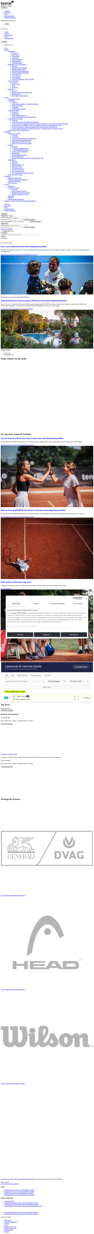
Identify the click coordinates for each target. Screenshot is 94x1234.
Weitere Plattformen (10, 17)
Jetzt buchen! (17, 309)
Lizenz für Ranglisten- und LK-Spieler (23, 79)
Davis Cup (15, 163)
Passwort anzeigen (29, 219)
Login (11, 216)
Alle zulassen (74, 634)
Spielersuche (15, 54)
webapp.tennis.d (9, 1201)
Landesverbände (9, 16)
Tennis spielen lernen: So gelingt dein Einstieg (25, 104)
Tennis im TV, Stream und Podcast (22, 143)
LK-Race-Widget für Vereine (20, 194)
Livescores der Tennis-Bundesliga (21, 140)
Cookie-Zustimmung (6, 724)
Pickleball (14, 87)
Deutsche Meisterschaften (19, 155)
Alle (12, 675)
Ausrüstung (15, 107)
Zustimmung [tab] (16, 603)
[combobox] (13, 235)
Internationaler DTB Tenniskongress (18, 130)
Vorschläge (4, 238)
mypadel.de (7, 12)
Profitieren (7, 176)
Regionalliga (15, 153)
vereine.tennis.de (21, 1204)
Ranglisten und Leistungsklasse (17, 64)
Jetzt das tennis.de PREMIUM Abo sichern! (33, 510)
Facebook (19, 1191)
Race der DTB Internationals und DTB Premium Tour (27, 158)
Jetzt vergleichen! (6, 588)
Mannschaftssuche (17, 59)
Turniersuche (15, 56)
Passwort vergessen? (7, 229)
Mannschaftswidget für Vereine (21, 192)
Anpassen (46, 634)
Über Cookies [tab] (78, 603)
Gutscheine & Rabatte (14, 181)
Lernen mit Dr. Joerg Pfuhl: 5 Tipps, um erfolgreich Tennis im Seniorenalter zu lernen (36, 125)
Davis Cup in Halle (23, 246)
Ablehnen (20, 634)
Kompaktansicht (6, 708)
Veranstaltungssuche (14, 99)
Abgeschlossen (36, 675)
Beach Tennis (16, 84)
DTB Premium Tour (18, 156)
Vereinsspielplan (16, 61)
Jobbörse (10, 197)
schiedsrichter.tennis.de (23, 1206)
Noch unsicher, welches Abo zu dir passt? (16, 582)
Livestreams (15, 137)
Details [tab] (36, 603)
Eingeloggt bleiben (8, 231)
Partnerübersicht (12, 183)
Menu (9, 6)
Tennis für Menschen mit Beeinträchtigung (24, 117)
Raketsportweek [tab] (9, 355)
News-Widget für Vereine (19, 191)
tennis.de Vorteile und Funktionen (18, 179)
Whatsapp (19, 1195)
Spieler (6, 32)
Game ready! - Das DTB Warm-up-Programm (25, 122)
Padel (13, 86)
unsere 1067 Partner (19, 613)
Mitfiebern (7, 132)
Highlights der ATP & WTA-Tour (21, 142)
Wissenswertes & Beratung (16, 199)
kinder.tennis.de (21, 1214)
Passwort (3, 219)
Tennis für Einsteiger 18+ (19, 115)
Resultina (24, 669)
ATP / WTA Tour (17, 166)
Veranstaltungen (9, 38)
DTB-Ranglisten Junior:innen (20, 71)
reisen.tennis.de (21, 1212)
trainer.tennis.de (21, 1203)
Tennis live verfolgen (14, 133)
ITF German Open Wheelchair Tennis (23, 173)
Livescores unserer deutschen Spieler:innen (24, 138)
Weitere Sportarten (13, 81)
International (11, 160)
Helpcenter (11, 186)
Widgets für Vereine (14, 188)
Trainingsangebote (13, 110)
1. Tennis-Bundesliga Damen (20, 150)
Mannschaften (8, 35)
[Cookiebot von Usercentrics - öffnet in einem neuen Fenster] (74, 598)
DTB (5, 14)
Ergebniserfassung (17, 63)
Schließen (4, 7)
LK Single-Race (16, 74)
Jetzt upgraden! (17, 445)
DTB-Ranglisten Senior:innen (20, 73)
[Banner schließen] (86, 598)
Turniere (6, 33)
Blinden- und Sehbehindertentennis (22, 92)
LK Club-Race (16, 76)
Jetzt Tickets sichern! (19, 254)
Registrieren (4, 216)
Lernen (6, 97)
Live (6, 675)
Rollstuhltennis (16, 94)
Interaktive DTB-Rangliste (19, 68)
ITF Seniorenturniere (18, 171)
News (6, 48)
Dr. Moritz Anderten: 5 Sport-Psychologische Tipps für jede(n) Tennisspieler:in (34, 127)
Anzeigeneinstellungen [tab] (57, 603)
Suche (7, 24)
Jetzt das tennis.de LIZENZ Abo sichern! (32, 438)
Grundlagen (11, 100)
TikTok (18, 1193)
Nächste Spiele (22, 675)
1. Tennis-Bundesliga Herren (20, 148)
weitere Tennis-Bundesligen (20, 151)
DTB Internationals (17, 168)
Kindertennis (15, 114)
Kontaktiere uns (17, 1179)
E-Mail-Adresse (5, 217)
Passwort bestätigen (6, 221)
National (10, 145)
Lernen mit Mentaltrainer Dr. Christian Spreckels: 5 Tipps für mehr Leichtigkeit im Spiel (37, 128)
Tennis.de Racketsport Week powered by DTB (34, 301)
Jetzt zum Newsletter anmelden (10, 1184)
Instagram (19, 1190)
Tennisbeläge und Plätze (19, 109)
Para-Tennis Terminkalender (20, 96)
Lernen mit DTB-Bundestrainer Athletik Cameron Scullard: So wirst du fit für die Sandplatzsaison (40, 123)
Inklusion (10, 89)
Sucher (3, 236)
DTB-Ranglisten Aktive (19, 69)
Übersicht (14, 53)
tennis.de (7, 11)
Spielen (6, 49)
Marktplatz (11, 196)
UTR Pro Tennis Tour (18, 169)
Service (6, 184)
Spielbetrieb (11, 51)
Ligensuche (15, 58)
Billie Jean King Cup (18, 165)
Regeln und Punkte (17, 105)
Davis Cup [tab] (7, 353)
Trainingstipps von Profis (15, 119)
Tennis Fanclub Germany (15, 174)
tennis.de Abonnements (15, 178)
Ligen (6, 37)
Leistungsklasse (16, 77)
